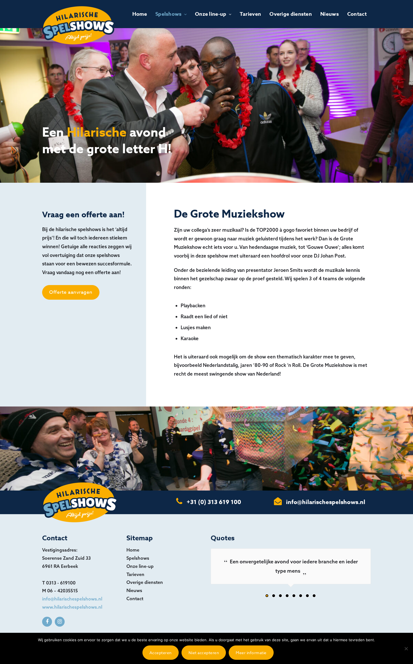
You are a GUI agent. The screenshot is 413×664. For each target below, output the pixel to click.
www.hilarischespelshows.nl (72, 607)
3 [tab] (280, 597)
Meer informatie (251, 652)
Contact (357, 14)
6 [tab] (301, 597)
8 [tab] (314, 597)
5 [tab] (294, 597)
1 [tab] (267, 597)
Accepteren (160, 652)
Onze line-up (210, 14)
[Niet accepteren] (406, 648)
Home (139, 14)
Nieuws (329, 14)
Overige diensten (290, 14)
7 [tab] (307, 597)
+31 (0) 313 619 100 (214, 502)
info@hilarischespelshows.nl (325, 502)
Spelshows (168, 14)
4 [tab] (287, 597)
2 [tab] (274, 597)
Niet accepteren (204, 652)
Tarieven (250, 14)
